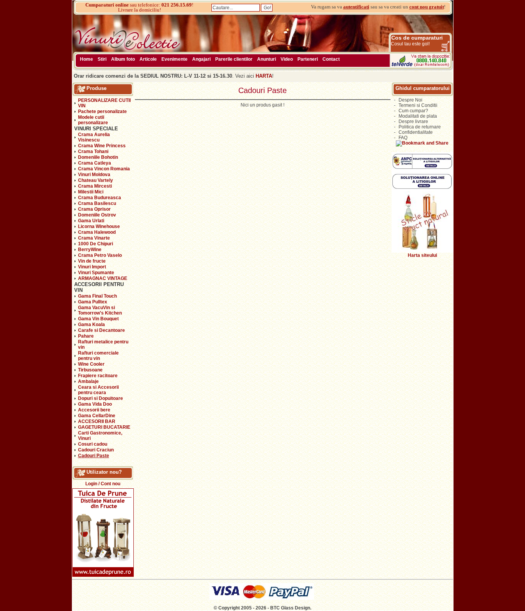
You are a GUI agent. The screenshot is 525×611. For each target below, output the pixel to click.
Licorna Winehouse (99, 226)
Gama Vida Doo (95, 404)
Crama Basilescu (97, 203)
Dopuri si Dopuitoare (100, 398)
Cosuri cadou (92, 444)
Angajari (201, 59)
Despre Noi (410, 100)
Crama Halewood (97, 232)
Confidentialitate (416, 132)
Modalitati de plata (418, 116)
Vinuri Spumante (96, 272)
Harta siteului (422, 255)
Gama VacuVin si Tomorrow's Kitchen (100, 310)
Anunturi (266, 59)
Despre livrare (413, 121)
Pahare (86, 336)
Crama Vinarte (94, 238)
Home (86, 59)
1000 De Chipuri (95, 243)
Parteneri (307, 59)
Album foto (123, 59)
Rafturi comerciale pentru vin (98, 355)
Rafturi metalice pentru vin (103, 344)
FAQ (403, 137)
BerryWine (89, 249)
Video (287, 59)
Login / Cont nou (102, 483)
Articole (148, 59)
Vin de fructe (92, 261)
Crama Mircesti (95, 186)
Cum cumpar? (413, 110)
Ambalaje (88, 381)
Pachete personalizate (102, 111)
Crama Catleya (94, 163)
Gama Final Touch (97, 296)
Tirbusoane (90, 370)
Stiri (102, 59)
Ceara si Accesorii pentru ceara (98, 390)
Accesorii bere (94, 410)
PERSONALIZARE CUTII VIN (104, 103)
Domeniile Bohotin (98, 157)
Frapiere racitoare (98, 375)
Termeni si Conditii (418, 105)
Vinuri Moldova (94, 174)
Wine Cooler (91, 364)
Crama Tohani (93, 151)
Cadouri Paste (93, 455)
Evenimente (174, 59)
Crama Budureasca (99, 197)
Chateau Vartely (95, 180)
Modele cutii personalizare (93, 120)
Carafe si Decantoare (101, 330)
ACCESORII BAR (96, 421)
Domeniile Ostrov (97, 215)
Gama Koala (91, 324)
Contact (331, 59)
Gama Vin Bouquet (98, 318)
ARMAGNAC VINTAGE (102, 278)
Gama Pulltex (92, 302)
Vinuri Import (92, 267)
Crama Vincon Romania (104, 168)
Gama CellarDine (96, 415)
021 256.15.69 (176, 5)
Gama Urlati (91, 220)
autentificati (356, 7)
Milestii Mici (90, 192)
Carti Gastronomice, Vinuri (100, 435)
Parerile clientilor (234, 59)
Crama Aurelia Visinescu (94, 137)
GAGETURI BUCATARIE (104, 427)
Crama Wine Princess (102, 145)
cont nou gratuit (426, 7)
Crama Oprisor (94, 209)
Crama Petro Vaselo (100, 255)
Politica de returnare (420, 127)
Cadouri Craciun (96, 450)
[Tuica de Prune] (103, 575)
